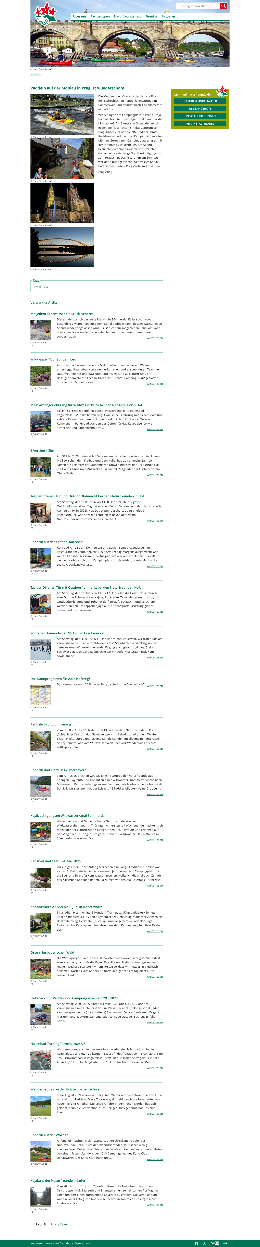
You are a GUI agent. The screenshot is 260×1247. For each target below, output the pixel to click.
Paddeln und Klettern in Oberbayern (58, 770)
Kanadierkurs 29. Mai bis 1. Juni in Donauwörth (66, 907)
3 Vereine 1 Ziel (42, 450)
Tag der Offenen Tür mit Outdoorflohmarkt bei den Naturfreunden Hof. (85, 587)
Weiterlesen (155, 338)
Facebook (197, 1243)
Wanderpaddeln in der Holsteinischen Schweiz (66, 1089)
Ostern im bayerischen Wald (52, 952)
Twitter (205, 1243)
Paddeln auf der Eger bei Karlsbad (56, 542)
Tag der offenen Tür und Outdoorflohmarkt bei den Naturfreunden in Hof (87, 496)
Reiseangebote (200, 108)
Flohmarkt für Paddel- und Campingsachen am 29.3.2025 (74, 998)
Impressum (37, 1243)
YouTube (215, 1243)
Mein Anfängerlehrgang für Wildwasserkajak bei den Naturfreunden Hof (86, 405)
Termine (152, 16)
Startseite (36, 74)
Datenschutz (82, 1243)
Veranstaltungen (200, 123)
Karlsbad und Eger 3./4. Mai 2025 (55, 861)
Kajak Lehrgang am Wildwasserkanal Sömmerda (67, 815)
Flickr (225, 1243)
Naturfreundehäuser (200, 101)
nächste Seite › (58, 1224)
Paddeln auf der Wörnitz (49, 1135)
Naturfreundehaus (128, 16)
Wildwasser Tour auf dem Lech (54, 359)
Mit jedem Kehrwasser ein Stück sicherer (61, 313)
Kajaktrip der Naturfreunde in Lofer (58, 1180)
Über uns (80, 16)
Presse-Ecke (41, 287)
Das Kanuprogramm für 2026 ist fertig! (60, 678)
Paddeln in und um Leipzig (50, 724)
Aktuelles (169, 16)
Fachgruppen (100, 16)
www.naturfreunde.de (59, 1243)
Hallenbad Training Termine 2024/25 (58, 1043)
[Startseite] (46, 13)
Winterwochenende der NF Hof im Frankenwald (67, 633)
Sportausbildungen (200, 116)
